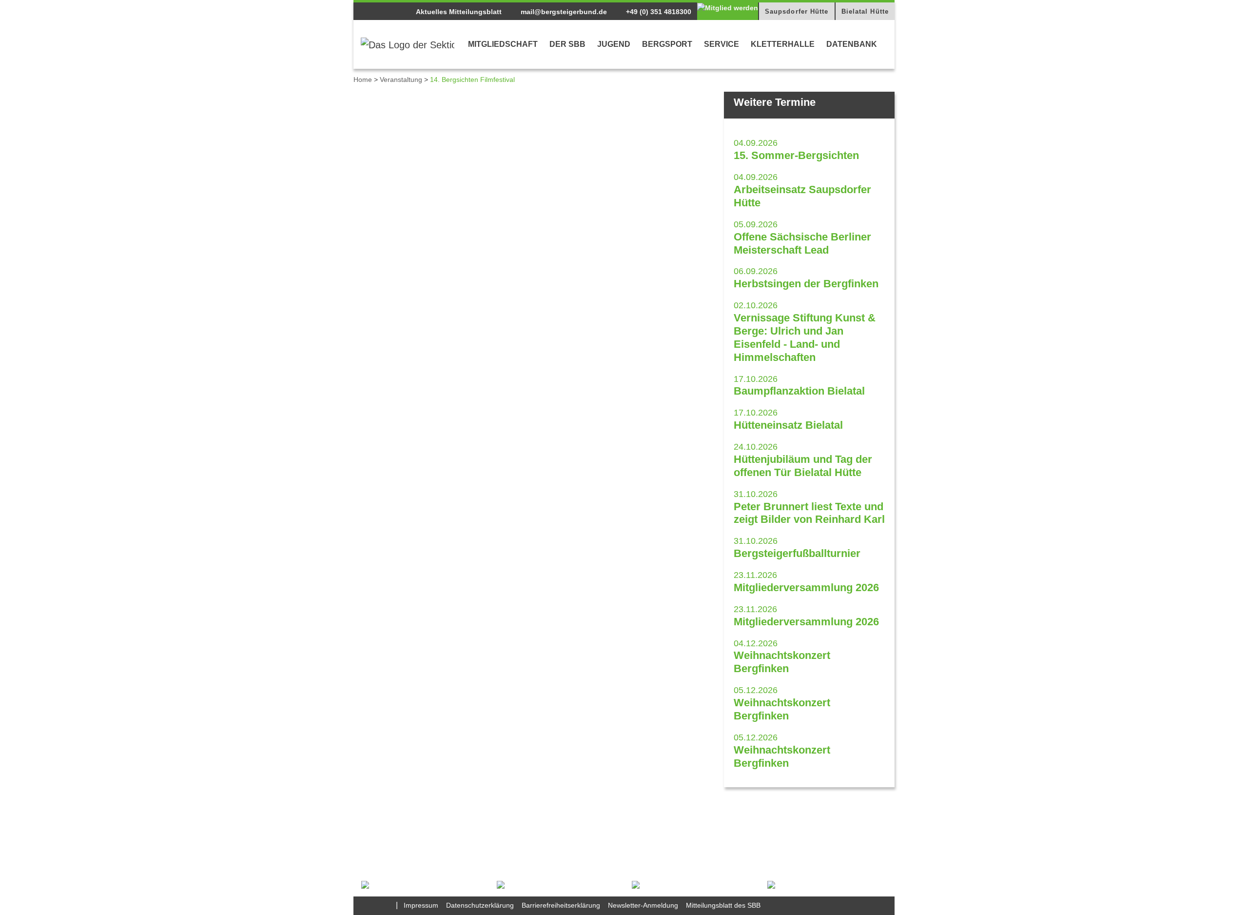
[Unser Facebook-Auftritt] (369, 905)
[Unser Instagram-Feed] (387, 905)
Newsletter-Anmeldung (643, 905)
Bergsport (667, 44)
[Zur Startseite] (407, 44)
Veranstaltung (401, 79)
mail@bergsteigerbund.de (563, 12)
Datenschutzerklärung (480, 905)
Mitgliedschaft (503, 44)
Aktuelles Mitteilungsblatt (459, 12)
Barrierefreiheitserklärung (561, 905)
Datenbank (851, 44)
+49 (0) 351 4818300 (657, 12)
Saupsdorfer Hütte (797, 11)
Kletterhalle (783, 44)
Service (721, 44)
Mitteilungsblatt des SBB (723, 905)
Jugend (613, 44)
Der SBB (567, 44)
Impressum (421, 905)
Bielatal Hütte (865, 11)
